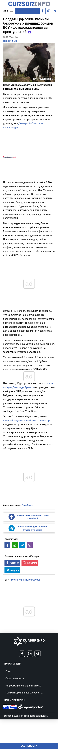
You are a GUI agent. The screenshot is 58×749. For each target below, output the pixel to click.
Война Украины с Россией (26, 579)
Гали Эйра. (27, 505)
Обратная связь (14, 678)
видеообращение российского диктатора (27, 420)
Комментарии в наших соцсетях (24, 692)
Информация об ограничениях (23, 685)
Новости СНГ (10, 40)
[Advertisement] (29, 143)
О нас (8, 671)
